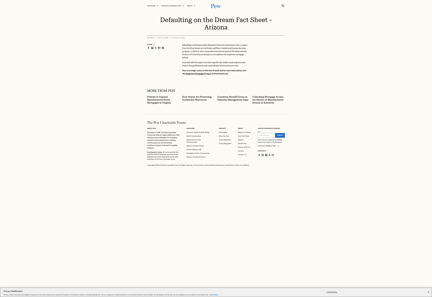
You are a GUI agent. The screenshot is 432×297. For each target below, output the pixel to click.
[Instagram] (262, 155)
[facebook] (148, 47)
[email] (159, 47)
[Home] (166, 122)
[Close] (428, 292)
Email (259, 131)
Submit (280, 135)
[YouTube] (272, 155)
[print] (163, 47)
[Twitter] (270, 155)
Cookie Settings (332, 292)
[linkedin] (152, 47)
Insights (222, 128)
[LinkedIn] (266, 155)
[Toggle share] (283, 42)
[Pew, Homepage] (216, 5)
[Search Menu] (283, 6)
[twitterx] (156, 47)
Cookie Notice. (214, 295)
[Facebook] (259, 155)
